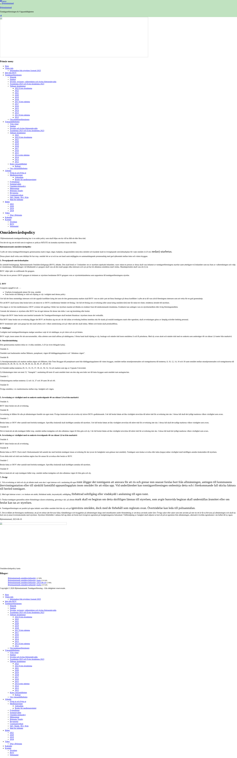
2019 (17, 97)
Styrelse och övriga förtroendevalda (24, 128)
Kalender (8, 217)
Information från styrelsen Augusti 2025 (25, 70)
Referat (17, 166)
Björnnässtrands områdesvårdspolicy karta (24, 580)
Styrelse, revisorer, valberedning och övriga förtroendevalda (33, 82)
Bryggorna (14, 193)
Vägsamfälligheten (12, 122)
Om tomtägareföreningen (19, 119)
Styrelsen (13, 222)
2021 (17, 93)
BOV (12, 224)
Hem (7, 66)
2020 (17, 95)
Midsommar (14, 188)
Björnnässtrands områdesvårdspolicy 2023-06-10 (27, 583)
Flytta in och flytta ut (18, 173)
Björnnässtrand (6, 7)
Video (7, 213)
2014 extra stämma (22, 155)
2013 (17, 113)
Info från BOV (11, 73)
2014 (17, 111)
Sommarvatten (15, 184)
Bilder (7, 202)
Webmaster (14, 226)
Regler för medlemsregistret (25, 179)
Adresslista (19, 177)
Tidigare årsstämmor (18, 86)
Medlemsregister (16, 175)
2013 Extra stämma (22, 115)
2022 (17, 90)
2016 (17, 106)
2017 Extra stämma (22, 102)
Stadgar (13, 79)
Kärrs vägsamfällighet (18, 164)
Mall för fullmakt (16, 199)
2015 (17, 108)
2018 (17, 99)
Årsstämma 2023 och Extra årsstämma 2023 (27, 84)
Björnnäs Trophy (16, 191)
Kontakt (8, 220)
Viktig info (9, 68)
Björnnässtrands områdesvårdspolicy (22, 578)
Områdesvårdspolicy (18, 186)
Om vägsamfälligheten (18, 168)
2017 (17, 104)
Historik (13, 77)
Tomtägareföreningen (13, 75)
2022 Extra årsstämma (23, 88)
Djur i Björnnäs (16, 215)
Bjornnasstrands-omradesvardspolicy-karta (24, 585)
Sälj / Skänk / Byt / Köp (19, 197)
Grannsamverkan (16, 195)
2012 (17, 117)
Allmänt (8, 171)
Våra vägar (14, 124)
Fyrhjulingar (15, 182)
